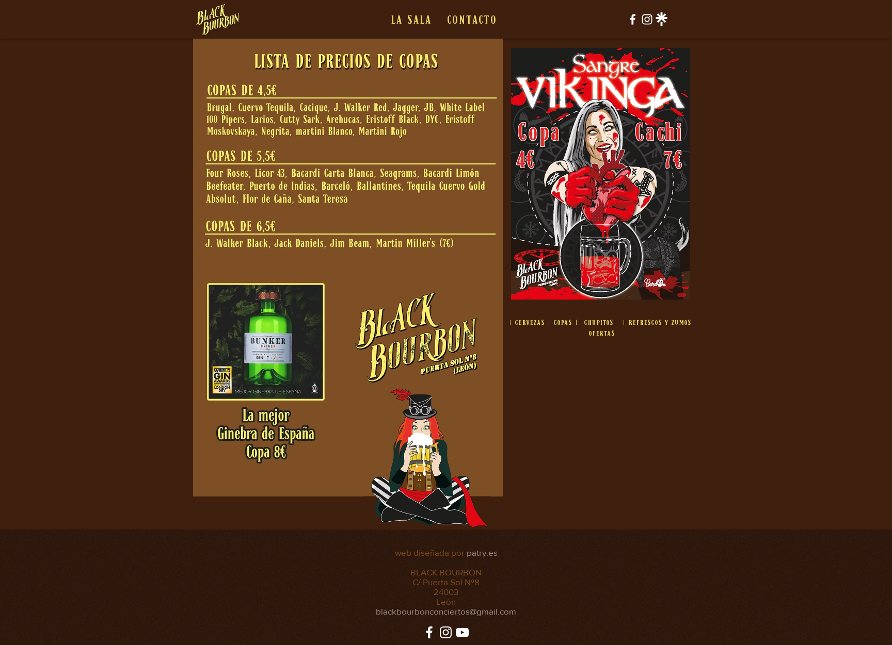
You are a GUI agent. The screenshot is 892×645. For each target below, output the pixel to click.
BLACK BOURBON (446, 572)
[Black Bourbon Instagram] (647, 19)
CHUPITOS (598, 322)
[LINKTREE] (661, 19)
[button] (411, 19)
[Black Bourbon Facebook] (633, 19)
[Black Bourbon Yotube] (462, 632)
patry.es (482, 552)
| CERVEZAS (527, 322)
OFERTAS (601, 332)
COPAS (562, 322)
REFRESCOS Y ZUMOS (659, 322)
